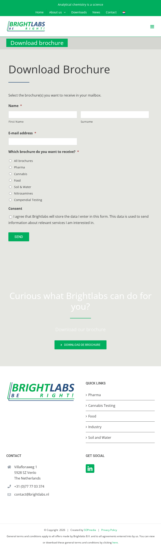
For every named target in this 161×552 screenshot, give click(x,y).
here (115, 542)
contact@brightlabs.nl (31, 494)
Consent (15, 208)
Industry (94, 427)
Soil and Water (99, 437)
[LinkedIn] (90, 468)
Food (17, 180)
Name (15, 106)
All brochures (23, 161)
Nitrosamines (23, 193)
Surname (87, 121)
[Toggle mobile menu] (152, 26)
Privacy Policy (109, 530)
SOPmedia (90, 530)
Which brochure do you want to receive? (43, 152)
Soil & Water (22, 187)
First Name (16, 121)
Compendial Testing (28, 200)
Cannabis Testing (101, 405)
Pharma (19, 167)
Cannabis (20, 174)
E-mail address (22, 133)
